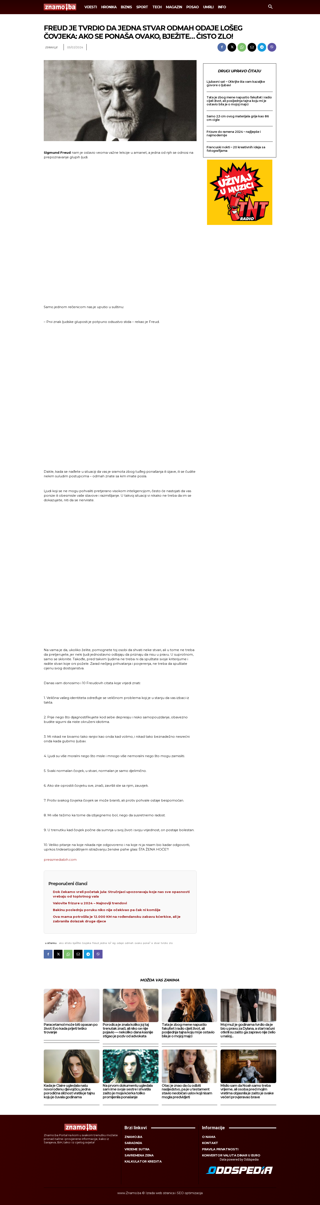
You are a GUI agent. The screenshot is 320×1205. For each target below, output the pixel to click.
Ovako (138, 943)
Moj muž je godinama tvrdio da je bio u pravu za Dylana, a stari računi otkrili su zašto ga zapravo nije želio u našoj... (248, 1030)
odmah (129, 943)
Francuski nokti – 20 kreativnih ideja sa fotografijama (236, 149)
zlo (171, 943)
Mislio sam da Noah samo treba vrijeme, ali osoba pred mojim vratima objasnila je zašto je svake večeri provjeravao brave (247, 1091)
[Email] (252, 47)
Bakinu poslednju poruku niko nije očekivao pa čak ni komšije (106, 910)
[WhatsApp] (241, 47)
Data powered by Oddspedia (239, 1159)
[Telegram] (262, 47)
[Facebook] (221, 47)
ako (61, 943)
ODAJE (120, 943)
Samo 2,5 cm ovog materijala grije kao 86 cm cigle (238, 118)
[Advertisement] (120, 230)
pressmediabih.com (60, 859)
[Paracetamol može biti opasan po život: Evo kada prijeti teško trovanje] (71, 1005)
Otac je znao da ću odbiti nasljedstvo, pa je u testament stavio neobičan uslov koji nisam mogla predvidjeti (187, 1091)
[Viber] (272, 47)
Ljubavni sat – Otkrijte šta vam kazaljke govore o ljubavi (236, 83)
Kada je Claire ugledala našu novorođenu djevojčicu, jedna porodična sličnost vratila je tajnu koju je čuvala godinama (69, 1091)
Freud (95, 943)
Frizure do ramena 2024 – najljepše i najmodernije (234, 133)
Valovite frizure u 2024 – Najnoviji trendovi (90, 903)
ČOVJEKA (86, 943)
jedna (103, 943)
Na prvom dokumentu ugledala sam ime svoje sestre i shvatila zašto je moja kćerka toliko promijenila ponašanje (128, 1091)
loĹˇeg (112, 943)
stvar (157, 943)
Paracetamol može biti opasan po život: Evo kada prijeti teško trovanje (71, 1028)
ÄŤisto (68, 943)
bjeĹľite (77, 943)
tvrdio (164, 943)
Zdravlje (51, 47)
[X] (231, 47)
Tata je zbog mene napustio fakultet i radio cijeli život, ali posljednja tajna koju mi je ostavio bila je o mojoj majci (239, 100)
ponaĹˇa (148, 943)
